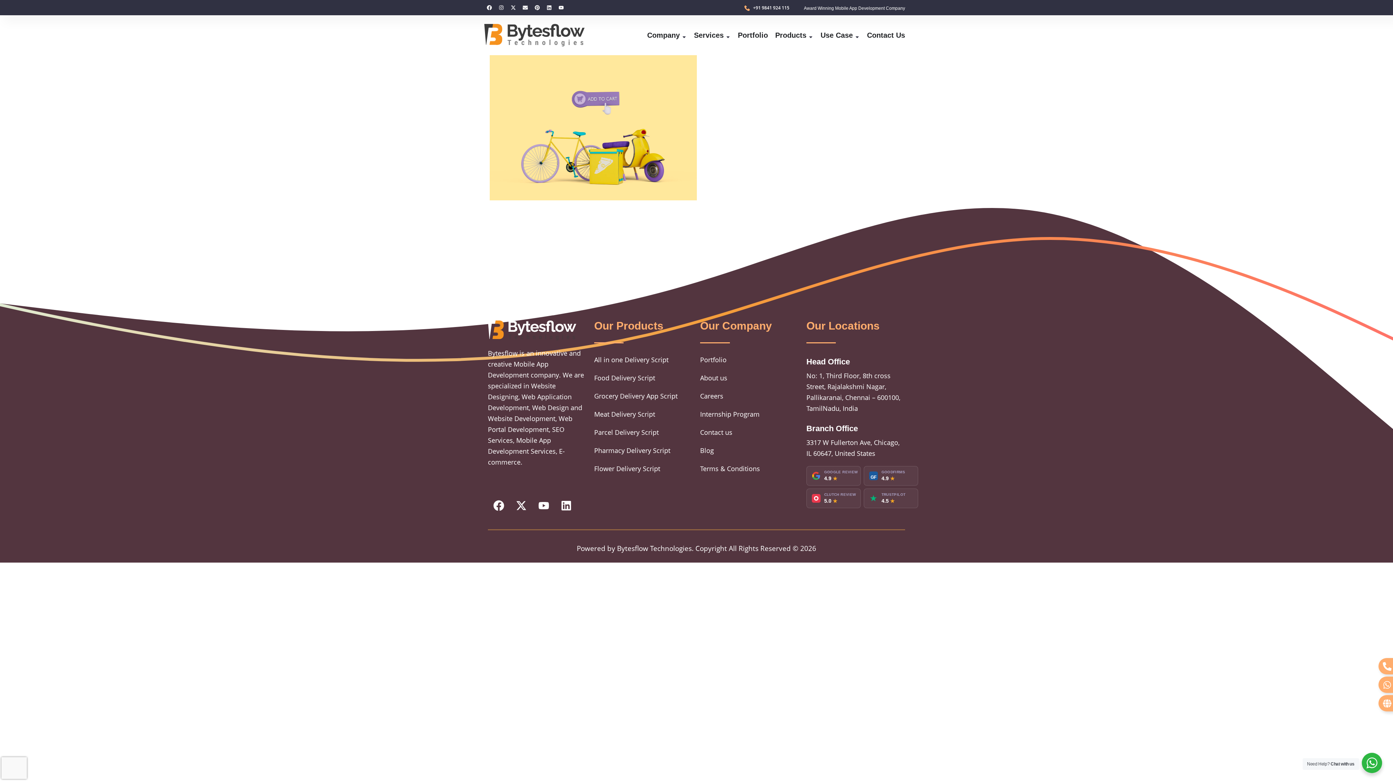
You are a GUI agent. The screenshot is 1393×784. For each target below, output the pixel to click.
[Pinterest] (537, 8)
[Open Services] (728, 35)
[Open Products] (810, 35)
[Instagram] (501, 8)
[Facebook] (489, 8)
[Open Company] (684, 35)
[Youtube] (561, 8)
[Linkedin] (549, 8)
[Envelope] (525, 8)
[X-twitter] (513, 8)
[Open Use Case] (857, 35)
